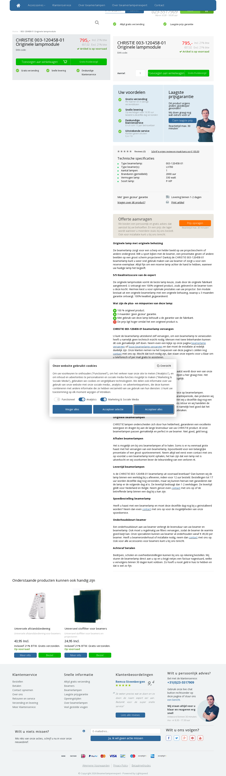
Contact (159, 5)
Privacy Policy (120, 765)
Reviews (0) (140, 151)
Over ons (17, 694)
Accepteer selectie (113, 409)
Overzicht (165, 365)
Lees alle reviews (130, 715)
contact (117, 353)
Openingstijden (72, 698)
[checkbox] (64, 399)
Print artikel (177, 202)
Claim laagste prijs (182, 120)
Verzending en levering (25, 702)
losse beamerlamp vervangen (145, 346)
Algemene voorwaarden (96, 765)
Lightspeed (142, 773)
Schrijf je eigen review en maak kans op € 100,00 (175, 151)
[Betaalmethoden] (63, 756)
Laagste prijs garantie (181, 24)
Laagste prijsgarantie (76, 694)
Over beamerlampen (91, 5)
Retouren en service (23, 698)
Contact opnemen (22, 690)
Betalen (16, 685)
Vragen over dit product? (131, 202)
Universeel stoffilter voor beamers (85, 628)
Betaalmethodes (141, 765)
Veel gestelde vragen (76, 707)
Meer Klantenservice (24, 707)
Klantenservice (61, 5)
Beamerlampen (73, 690)
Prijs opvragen (195, 223)
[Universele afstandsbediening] (37, 605)
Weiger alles (72, 409)
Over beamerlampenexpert (129, 5)
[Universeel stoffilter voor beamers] (87, 605)
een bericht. (174, 699)
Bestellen (17, 681)
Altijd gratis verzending (132, 24)
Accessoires (36, 5)
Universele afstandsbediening (32, 628)
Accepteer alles (153, 409)
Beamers (69, 685)
